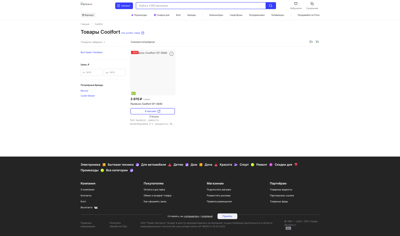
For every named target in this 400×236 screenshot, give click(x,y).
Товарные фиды (279, 201)
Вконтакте (87, 207)
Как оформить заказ (155, 201)
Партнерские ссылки (282, 195)
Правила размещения (219, 201)
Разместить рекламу (219, 195)
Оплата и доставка (154, 189)
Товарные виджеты (281, 189)
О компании (87, 189)
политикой (206, 216)
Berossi (84, 90)
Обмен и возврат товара (157, 195)
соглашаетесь (191, 216)
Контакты (86, 195)
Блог (83, 201)
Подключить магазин (219, 189)
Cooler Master (88, 95)
